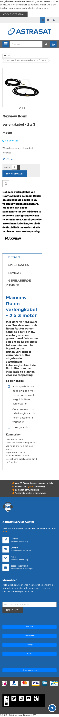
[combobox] (26, 44)
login (54, 20)
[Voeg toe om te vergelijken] (5, 183)
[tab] (22, 257)
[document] (29, 8)
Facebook (14, 539)
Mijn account (42, 20)
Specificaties (18, 265)
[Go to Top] (52, 708)
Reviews (14, 273)
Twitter (13, 557)
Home (7, 56)
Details (14, 257)
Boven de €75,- (29, 487)
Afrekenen (48, 20)
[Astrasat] (29, 25)
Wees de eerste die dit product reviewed (17, 150)
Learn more (43, 8)
